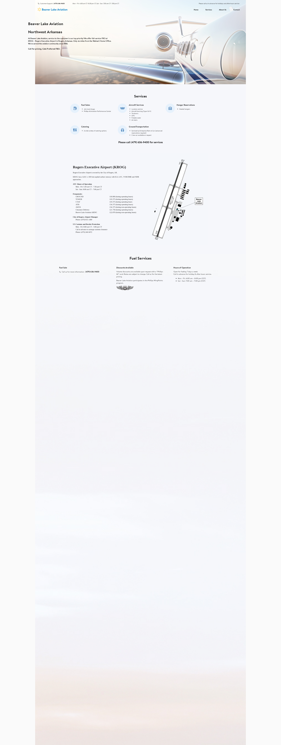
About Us (222, 9)
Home (196, 9)
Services (208, 9)
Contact (236, 9)
